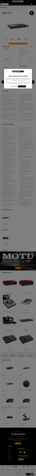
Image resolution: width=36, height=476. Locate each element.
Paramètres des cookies (13, 86)
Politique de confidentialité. (25, 83)
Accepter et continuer (22, 86)
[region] (18, 79)
